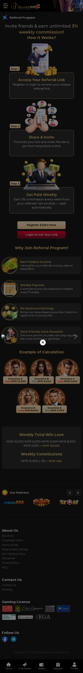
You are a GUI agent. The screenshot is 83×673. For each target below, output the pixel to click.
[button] (8, 337)
